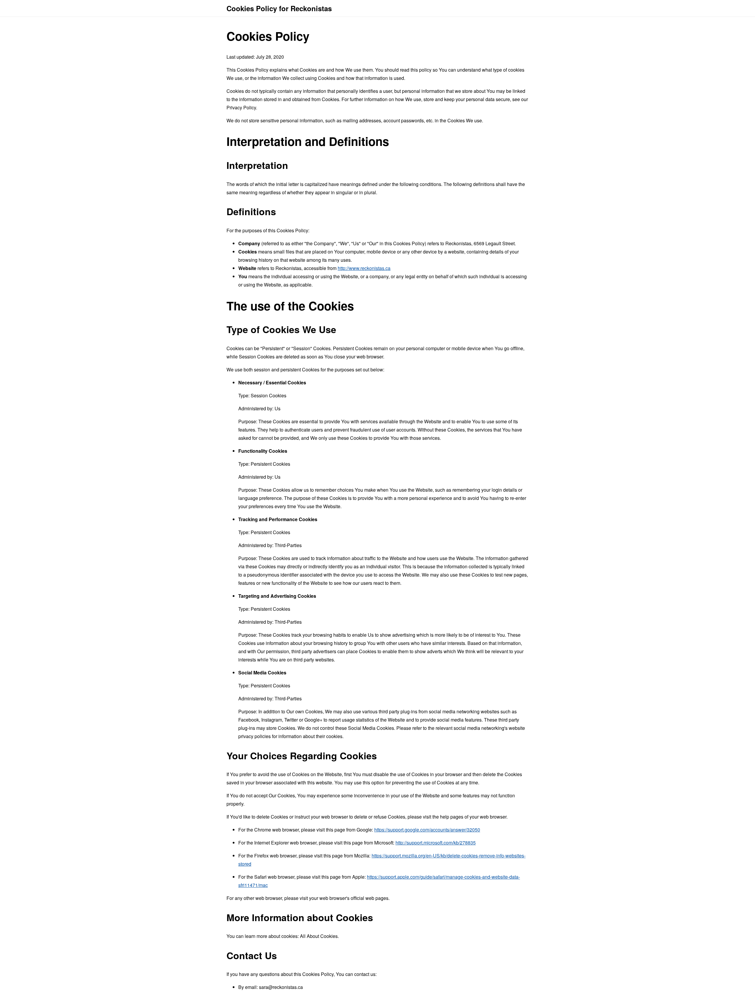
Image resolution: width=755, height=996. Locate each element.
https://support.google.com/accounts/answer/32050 (427, 829)
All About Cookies (319, 936)
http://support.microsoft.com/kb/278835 (435, 842)
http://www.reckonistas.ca (364, 268)
